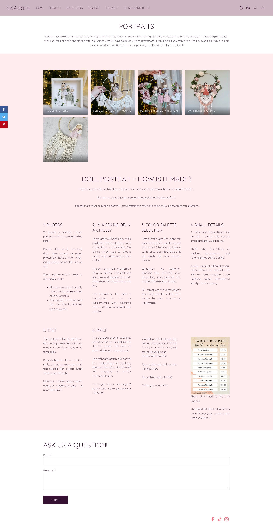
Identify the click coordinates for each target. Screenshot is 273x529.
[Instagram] (226, 519)
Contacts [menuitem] (111, 7)
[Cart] (241, 7)
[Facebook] (212, 519)
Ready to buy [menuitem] (74, 7)
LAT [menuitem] (255, 7)
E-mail (47, 455)
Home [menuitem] (39, 7)
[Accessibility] (248, 7)
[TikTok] (219, 519)
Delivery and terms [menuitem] (137, 7)
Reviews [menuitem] (94, 7)
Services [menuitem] (54, 7)
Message (49, 470)
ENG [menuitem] (262, 7)
